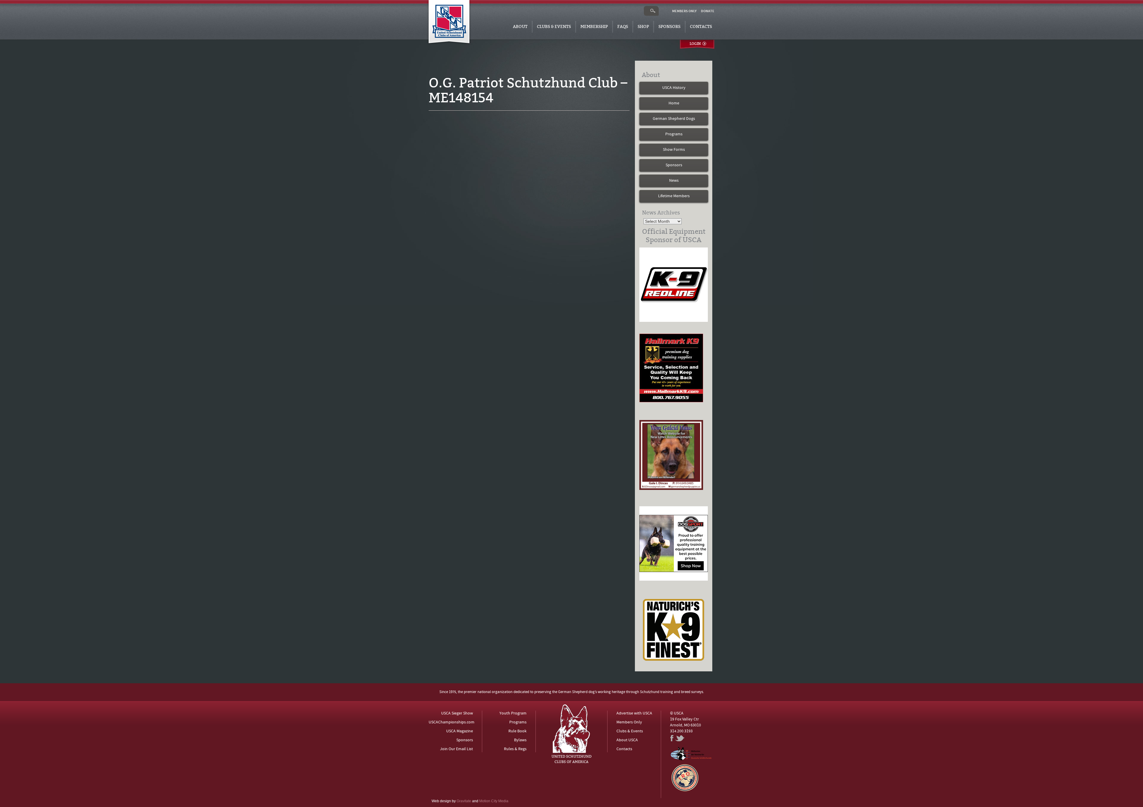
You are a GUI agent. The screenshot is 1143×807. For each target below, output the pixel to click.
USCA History (674, 88)
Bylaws (520, 740)
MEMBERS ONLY (684, 11)
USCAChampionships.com (451, 722)
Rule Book (517, 731)
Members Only (629, 722)
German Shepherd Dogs (674, 119)
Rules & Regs (515, 749)
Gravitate (464, 801)
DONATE (707, 11)
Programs (674, 134)
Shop (643, 26)
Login (695, 44)
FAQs (622, 26)
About (520, 26)
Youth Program (513, 713)
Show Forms (674, 150)
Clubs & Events (554, 26)
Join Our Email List (456, 749)
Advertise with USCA (634, 713)
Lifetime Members (674, 196)
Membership (594, 26)
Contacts (701, 26)
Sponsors (669, 26)
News (674, 180)
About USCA (627, 740)
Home (674, 103)
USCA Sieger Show (457, 713)
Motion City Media (493, 801)
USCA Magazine (459, 731)
